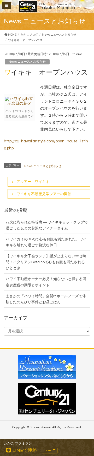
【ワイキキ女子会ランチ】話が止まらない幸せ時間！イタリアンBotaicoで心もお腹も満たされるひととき (46, 262)
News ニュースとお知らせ (27, 61)
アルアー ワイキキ (32, 182)
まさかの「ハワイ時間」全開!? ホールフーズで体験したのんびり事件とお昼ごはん (46, 299)
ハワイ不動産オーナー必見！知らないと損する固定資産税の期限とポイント (46, 282)
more (48, 450)
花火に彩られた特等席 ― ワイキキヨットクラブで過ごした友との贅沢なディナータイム (47, 225)
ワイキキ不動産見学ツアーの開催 (43, 194)
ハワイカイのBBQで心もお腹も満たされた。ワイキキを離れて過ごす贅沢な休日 (46, 242)
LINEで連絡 (24, 450)
